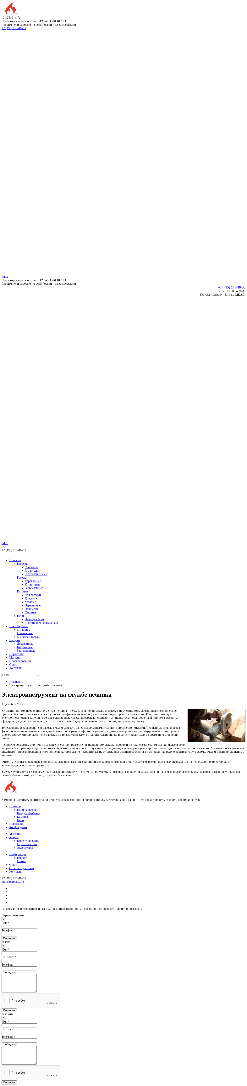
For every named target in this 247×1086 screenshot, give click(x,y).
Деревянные (33, 581)
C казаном (31, 567)
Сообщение (9, 972)
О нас (13, 664)
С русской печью (28, 636)
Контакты (15, 668)
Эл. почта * (9, 957)
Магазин (15, 657)
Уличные (30, 612)
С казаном (23, 629)
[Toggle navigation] (3, 547)
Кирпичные (32, 584)
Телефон (7, 964)
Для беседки (33, 595)
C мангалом (32, 570)
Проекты (15, 560)
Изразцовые (33, 605)
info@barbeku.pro (13, 881)
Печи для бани (34, 619)
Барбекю (22, 563)
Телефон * (8, 930)
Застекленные (34, 588)
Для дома (31, 598)
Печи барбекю (18, 626)
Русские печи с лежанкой (41, 622)
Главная (14, 681)
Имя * (5, 922)
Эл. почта (8, 1029)
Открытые (31, 608)
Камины (22, 591)
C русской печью (36, 574)
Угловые (30, 601)
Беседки (22, 577)
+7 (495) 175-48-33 (14, 28)
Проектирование (20, 661)
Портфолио (16, 654)
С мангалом (25, 633)
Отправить (9, 938)
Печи (20, 615)
